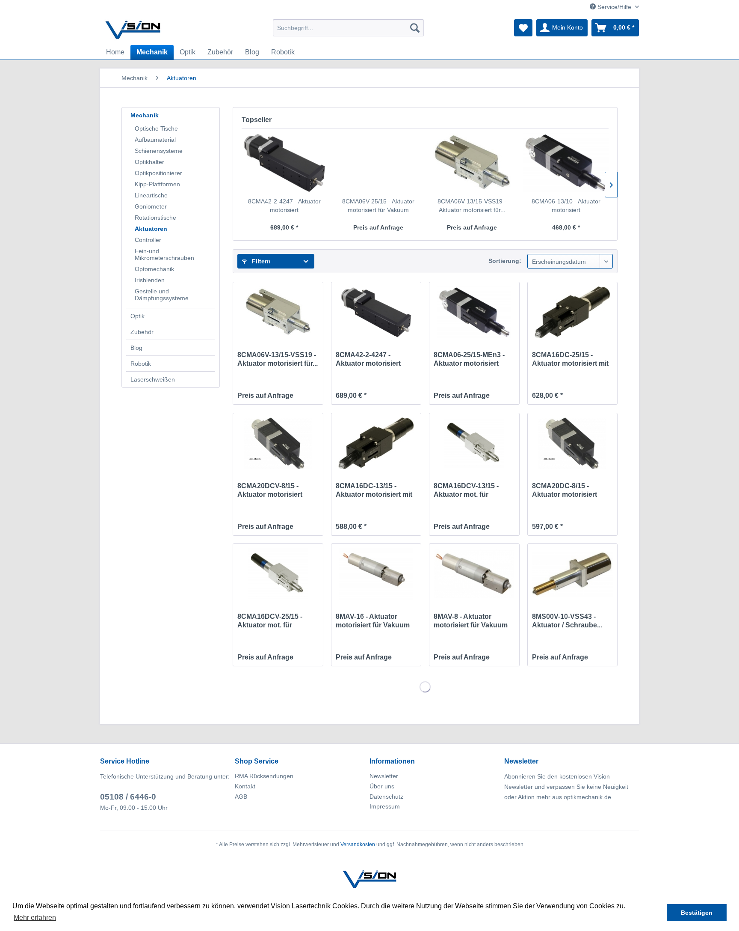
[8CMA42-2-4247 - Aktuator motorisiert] (284, 163)
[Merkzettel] (523, 27)
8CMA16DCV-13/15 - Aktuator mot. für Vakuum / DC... (466, 490)
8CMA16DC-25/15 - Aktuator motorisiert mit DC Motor (570, 359)
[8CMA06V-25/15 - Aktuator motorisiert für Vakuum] (378, 163)
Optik (137, 316)
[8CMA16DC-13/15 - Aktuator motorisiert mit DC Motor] (376, 443)
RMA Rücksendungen (264, 776)
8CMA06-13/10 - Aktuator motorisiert (566, 205)
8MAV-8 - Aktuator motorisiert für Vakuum (471, 621)
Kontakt (245, 786)
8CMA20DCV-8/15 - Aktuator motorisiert (269, 490)
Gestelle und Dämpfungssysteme (162, 294)
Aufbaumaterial (155, 139)
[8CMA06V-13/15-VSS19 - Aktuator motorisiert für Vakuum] (472, 163)
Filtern (260, 261)
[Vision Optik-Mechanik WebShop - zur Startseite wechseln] (133, 30)
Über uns (382, 786)
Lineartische (151, 195)
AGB (241, 796)
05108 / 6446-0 (128, 796)
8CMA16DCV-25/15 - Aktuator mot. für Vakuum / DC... (269, 621)
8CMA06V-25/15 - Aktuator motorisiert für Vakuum (378, 205)
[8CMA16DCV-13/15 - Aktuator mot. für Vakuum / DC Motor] (474, 443)
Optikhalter (149, 161)
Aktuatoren (151, 228)
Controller (148, 239)
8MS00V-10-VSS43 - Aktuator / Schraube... (567, 621)
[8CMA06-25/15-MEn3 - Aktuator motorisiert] (474, 312)
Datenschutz (386, 796)
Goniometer (151, 206)
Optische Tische (156, 128)
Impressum (385, 806)
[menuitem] (348, 27)
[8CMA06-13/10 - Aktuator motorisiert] (566, 163)
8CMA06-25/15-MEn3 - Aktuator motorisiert (469, 359)
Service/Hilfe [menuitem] (614, 6)
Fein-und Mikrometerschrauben (164, 254)
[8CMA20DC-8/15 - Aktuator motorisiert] (572, 443)
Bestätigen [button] (696, 912)
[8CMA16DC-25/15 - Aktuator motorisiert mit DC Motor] (572, 312)
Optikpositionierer (158, 173)
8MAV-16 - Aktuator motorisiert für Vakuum (373, 621)
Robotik (140, 363)
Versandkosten (357, 844)
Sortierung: (504, 260)
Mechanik (144, 115)
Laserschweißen (152, 379)
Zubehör (142, 331)
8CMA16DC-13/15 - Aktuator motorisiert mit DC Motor (374, 490)
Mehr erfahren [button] (35, 917)
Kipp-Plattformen (157, 184)
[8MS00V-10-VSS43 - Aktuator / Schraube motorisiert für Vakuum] (572, 574)
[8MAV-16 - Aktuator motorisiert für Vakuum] (376, 574)
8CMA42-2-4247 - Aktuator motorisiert (284, 205)
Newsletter (384, 776)
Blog (136, 347)
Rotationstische (155, 217)
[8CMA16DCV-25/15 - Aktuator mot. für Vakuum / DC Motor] (277, 574)
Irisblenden (150, 280)
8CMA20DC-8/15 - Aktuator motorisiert (564, 490)
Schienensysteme (159, 150)
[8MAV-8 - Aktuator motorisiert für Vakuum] (474, 574)
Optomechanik (154, 269)
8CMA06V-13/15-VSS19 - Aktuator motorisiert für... (471, 205)
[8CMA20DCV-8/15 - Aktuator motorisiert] (277, 443)
